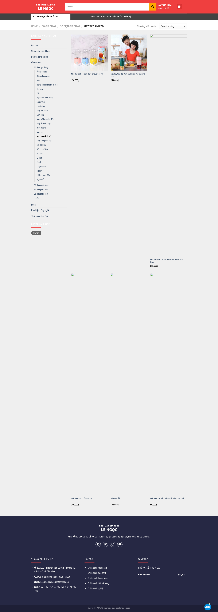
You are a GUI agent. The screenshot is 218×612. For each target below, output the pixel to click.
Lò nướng (41, 102)
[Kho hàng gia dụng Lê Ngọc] (45, 6)
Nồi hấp (40, 153)
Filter (36, 233)
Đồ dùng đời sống (41, 185)
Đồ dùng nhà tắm (41, 194)
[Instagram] (112, 544)
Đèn (38, 93)
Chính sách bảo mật (97, 573)
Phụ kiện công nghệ (40, 210)
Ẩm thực (35, 45)
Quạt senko (42, 166)
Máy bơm (40, 115)
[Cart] (179, 6)
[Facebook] (98, 544)
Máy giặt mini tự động (46, 119)
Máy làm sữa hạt (44, 123)
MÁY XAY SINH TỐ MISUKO (81, 498)
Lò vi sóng (41, 106)
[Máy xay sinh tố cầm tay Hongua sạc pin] (89, 53)
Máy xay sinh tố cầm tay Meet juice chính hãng (166, 260)
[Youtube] (119, 544)
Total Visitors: (144, 574)
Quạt (39, 162)
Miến (33, 204)
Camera (40, 89)
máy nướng (41, 128)
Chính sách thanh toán (98, 578)
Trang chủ (94, 17)
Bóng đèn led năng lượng (47, 85)
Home (34, 26)
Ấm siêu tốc (42, 72)
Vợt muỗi (40, 179)
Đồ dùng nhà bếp (41, 189)
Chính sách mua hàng (97, 567)
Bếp (38, 80)
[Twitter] (105, 544)
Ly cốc (36, 198)
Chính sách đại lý (95, 588)
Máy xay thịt (115, 498)
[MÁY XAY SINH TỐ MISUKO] (89, 384)
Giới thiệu (106, 17)
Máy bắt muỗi (42, 110)
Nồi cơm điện (42, 149)
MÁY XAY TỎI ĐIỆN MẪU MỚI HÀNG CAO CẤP (167, 498)
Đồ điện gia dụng (70, 26)
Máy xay (40, 132)
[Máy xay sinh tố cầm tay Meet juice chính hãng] (168, 146)
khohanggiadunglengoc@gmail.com (53, 582)
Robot (39, 171)
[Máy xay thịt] (129, 384)
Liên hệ (127, 17)
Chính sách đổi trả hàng (98, 583)
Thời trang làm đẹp (39, 216)
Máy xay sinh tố (43, 136)
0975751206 (64, 576)
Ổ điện (39, 158)
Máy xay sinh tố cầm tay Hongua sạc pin (87, 74)
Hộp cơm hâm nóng (45, 97)
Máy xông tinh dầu (44, 140)
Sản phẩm (117, 17)
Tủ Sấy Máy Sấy (43, 175)
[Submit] (152, 7)
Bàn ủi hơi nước (43, 76)
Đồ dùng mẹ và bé (39, 56)
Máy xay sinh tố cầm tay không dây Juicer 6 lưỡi (128, 75)
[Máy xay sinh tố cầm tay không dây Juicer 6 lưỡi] (129, 53)
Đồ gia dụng (49, 26)
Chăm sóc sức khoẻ (40, 51)
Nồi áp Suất (41, 145)
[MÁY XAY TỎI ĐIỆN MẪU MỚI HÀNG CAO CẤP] (168, 384)
